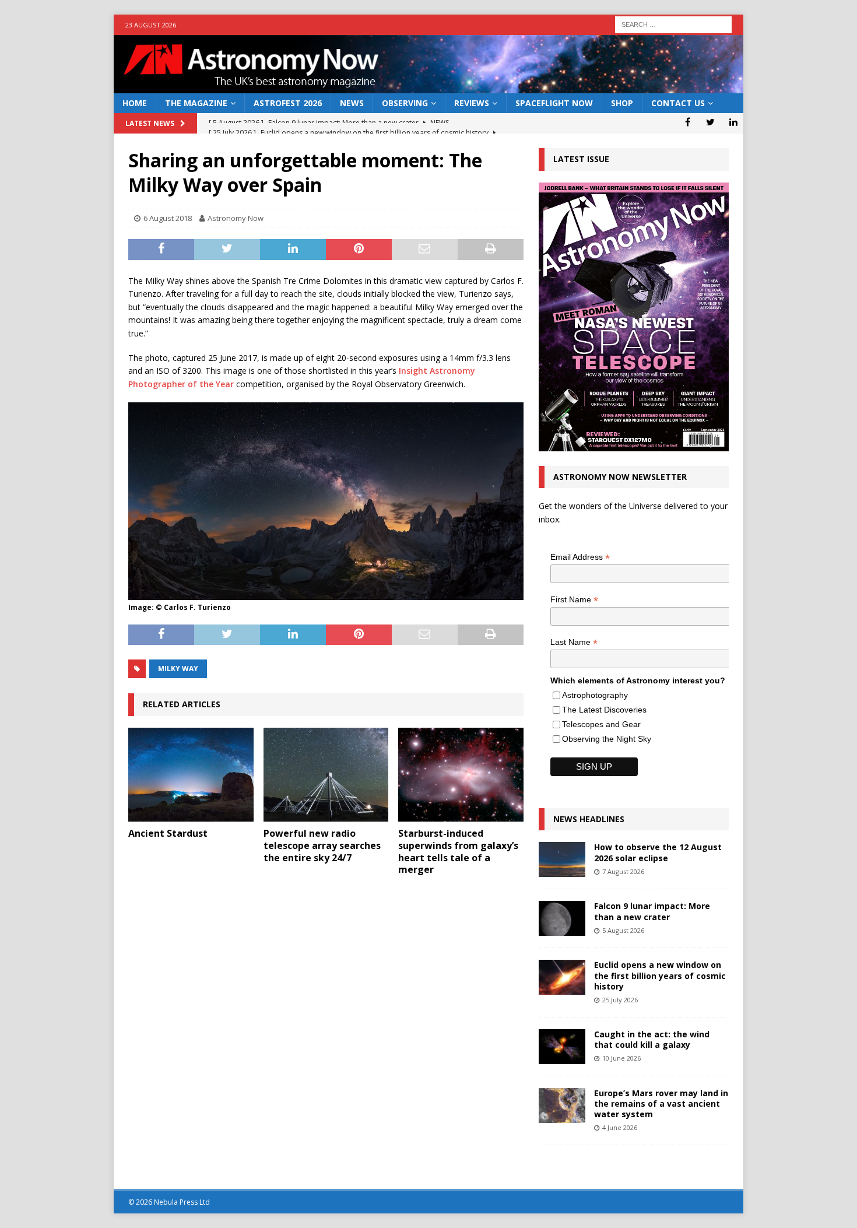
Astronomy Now (236, 218)
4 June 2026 (619, 1127)
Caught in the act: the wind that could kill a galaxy (652, 1039)
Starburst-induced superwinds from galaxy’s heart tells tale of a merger (458, 851)
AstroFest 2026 (288, 102)
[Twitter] (710, 122)
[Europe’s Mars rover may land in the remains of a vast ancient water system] (562, 1105)
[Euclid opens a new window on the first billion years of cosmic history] (562, 977)
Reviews (471, 102)
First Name (574, 599)
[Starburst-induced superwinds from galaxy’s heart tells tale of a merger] (461, 775)
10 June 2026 (621, 1058)
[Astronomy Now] (428, 86)
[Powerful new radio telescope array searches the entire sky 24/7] (326, 775)
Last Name (574, 642)
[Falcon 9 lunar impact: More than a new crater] (562, 918)
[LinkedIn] (733, 122)
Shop (622, 102)
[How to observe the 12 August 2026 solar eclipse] (562, 859)
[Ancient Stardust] (191, 775)
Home (134, 102)
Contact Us (678, 102)
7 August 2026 (623, 871)
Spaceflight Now (554, 102)
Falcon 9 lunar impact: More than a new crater (652, 911)
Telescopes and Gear (601, 724)
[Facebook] (687, 122)
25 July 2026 (620, 999)
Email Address (580, 557)
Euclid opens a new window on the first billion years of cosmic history (660, 975)
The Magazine (196, 102)
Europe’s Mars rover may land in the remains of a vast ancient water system (661, 1103)
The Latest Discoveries (604, 709)
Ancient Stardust (168, 833)
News (352, 102)
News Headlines (588, 818)
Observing (405, 102)
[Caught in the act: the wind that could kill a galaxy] (562, 1046)
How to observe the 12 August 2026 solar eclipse (658, 852)
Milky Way (178, 668)
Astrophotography (595, 695)
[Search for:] (673, 23)
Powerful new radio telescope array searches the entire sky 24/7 (322, 845)
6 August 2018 (167, 218)
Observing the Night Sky (606, 738)
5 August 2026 (623, 930)
